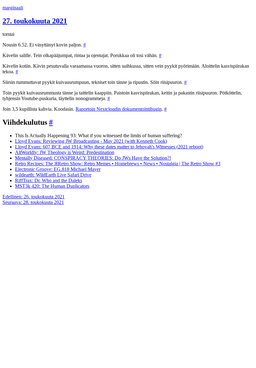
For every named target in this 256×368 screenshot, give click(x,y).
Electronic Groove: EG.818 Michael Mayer (58, 169)
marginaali (12, 7)
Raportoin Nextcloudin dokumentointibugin (119, 109)
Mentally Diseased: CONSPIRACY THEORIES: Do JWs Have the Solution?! (93, 158)
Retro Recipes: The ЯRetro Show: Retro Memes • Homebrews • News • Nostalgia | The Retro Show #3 (117, 163)
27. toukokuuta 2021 (34, 21)
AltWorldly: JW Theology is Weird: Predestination (64, 152)
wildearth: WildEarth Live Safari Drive (53, 174)
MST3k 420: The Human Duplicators (52, 186)
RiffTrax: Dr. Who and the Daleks (48, 180)
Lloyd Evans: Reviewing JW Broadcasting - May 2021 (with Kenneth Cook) (91, 141)
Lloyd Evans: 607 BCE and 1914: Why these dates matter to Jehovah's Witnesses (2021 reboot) (109, 146)
